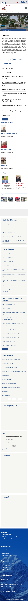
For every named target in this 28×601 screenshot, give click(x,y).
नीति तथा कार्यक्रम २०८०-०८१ (8, 261)
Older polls (4, 448)
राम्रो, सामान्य (9, 441)
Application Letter (6, 555)
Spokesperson (4, 166)
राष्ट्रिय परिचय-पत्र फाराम (6, 379)
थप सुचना (5, 119)
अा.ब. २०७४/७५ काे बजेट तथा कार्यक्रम (10, 285)
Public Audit (5, 569)
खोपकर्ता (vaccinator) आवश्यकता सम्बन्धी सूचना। (13, 89)
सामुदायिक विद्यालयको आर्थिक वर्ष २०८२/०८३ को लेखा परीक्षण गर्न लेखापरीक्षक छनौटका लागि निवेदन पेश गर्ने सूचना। (14, 84)
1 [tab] (8, 32)
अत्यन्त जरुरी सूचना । (7, 72)
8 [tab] (19, 32)
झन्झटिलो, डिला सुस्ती (10, 442)
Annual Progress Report (8, 563)
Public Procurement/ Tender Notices (11, 536)
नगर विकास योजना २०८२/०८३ (8, 253)
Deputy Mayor (4, 151)
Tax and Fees (5, 541)
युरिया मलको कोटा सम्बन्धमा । (8, 115)
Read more (5, 54)
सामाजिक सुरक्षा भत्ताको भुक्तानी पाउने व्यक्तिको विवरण (11, 359)
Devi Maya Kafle (6, 149)
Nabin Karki (4, 165)
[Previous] (1, 26)
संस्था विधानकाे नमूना (5, 375)
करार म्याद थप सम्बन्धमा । (8, 68)
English (16, 2)
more (5, 349)
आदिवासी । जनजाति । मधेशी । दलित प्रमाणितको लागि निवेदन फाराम (14, 371)
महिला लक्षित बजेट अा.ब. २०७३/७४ (9, 232)
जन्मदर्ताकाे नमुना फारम (6, 395)
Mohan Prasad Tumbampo (9, 133)
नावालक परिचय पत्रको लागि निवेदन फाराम (9, 383)
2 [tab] (9, 32)
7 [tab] (17, 32)
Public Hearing (5, 567)
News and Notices (6, 534)
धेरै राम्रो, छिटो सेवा (10, 439)
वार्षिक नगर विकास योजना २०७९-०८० (9, 265)
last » (20, 59)
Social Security (6, 551)
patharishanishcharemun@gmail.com (13, 584)
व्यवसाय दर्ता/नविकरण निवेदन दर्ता (7, 363)
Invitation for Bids (6, 308)
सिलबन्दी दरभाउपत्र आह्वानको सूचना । (9, 345)
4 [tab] (13, 32)
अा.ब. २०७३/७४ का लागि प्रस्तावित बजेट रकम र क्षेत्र (12, 236)
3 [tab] (11, 32)
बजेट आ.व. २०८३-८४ (6, 224)
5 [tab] (14, 32)
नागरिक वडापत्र (5, 391)
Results (3, 449)
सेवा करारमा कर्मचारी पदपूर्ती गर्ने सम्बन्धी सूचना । (12, 111)
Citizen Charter (6, 553)
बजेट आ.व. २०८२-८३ (6, 228)
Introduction (5, 35)
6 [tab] (16, 32)
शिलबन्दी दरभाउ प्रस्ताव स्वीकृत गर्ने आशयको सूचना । (12, 333)
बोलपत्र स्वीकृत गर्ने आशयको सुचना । (9, 341)
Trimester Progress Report (8, 565)
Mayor (2, 135)
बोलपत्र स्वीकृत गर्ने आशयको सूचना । (9, 304)
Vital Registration (6, 549)
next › (14, 59)
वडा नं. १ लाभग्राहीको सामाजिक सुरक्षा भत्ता (9, 367)
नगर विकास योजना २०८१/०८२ (8, 257)
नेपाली (12, 2)
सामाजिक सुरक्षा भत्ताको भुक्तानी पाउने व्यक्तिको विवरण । (11, 387)
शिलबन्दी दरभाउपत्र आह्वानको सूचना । (9, 329)
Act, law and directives (8, 539)
